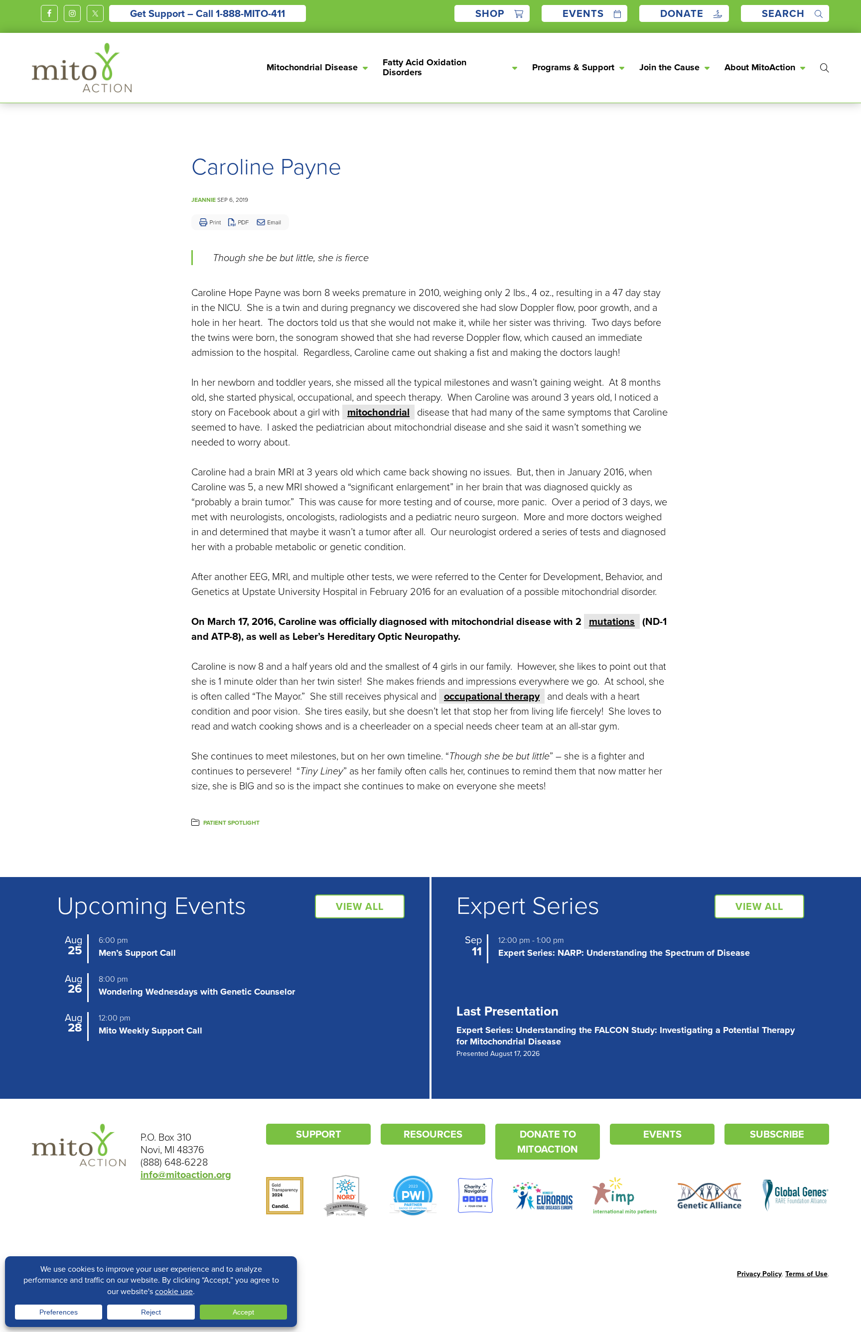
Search (783, 13)
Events (583, 13)
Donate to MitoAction (547, 1142)
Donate (682, 13)
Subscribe (777, 1134)
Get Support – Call (207, 13)
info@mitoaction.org (186, 1174)
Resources (433, 1134)
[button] (819, 68)
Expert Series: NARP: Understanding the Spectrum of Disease (624, 952)
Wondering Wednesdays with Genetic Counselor (197, 991)
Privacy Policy (759, 1274)
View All (360, 906)
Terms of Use (806, 1274)
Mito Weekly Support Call (150, 1030)
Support (318, 1134)
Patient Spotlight (231, 822)
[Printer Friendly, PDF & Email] (240, 222)
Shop (489, 13)
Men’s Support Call (137, 952)
